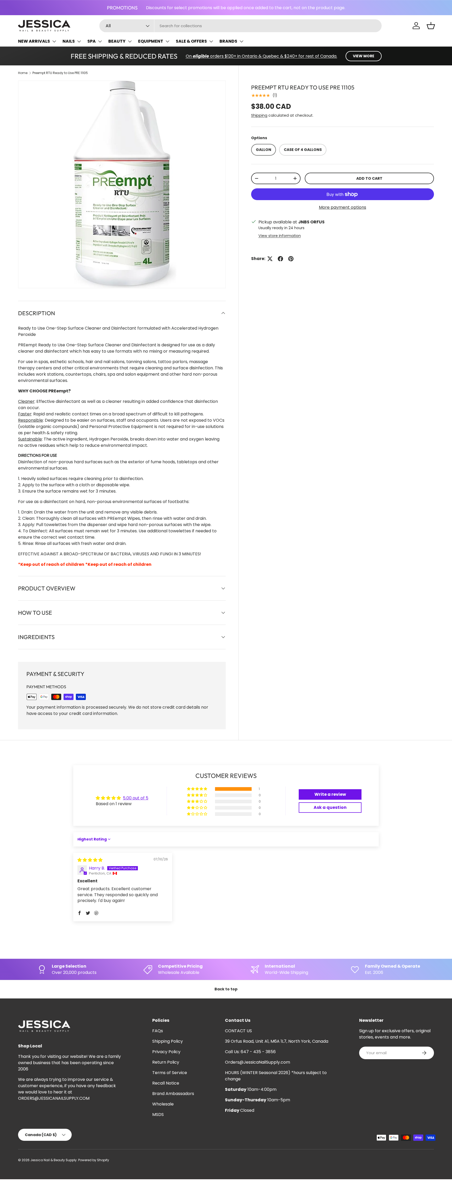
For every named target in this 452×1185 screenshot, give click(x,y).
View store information (279, 235)
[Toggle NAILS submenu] (79, 41)
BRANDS (228, 41)
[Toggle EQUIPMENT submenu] (167, 41)
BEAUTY (117, 41)
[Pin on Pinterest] (291, 258)
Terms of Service (169, 1073)
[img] (90, 860)
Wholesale (163, 1104)
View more (363, 56)
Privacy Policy (166, 1052)
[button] (431, 25)
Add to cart (369, 178)
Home (22, 73)
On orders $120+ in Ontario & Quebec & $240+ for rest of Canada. (261, 56)
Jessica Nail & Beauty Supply (53, 1160)
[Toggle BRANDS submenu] (241, 41)
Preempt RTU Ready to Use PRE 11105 (60, 73)
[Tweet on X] (270, 258)
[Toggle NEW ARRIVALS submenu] (54, 41)
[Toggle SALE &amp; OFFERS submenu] (211, 41)
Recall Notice (165, 1083)
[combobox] (240, 25)
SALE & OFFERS (191, 41)
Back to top (226, 989)
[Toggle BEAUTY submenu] (130, 41)
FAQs (157, 1031)
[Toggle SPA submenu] (100, 41)
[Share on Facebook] (280, 258)
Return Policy (165, 1062)
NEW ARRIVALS (34, 41)
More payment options (342, 207)
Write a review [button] (330, 794)
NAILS (69, 41)
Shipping (259, 115)
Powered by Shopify (93, 1160)
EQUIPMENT (150, 41)
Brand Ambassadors (173, 1094)
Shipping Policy (167, 1041)
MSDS (158, 1114)
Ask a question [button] (330, 807)
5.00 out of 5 (135, 798)
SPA (91, 41)
